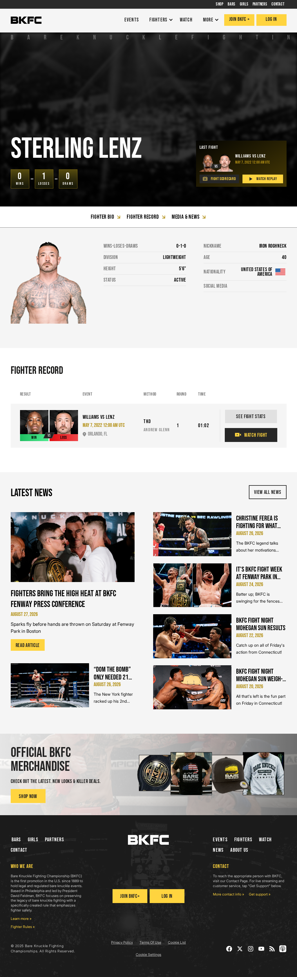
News (218, 850)
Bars (16, 840)
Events (220, 840)
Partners (54, 840)
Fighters (243, 840)
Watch (265, 840)
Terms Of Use (150, 942)
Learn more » (21, 918)
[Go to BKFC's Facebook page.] (229, 948)
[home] (26, 20)
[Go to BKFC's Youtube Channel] (261, 948)
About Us (239, 850)
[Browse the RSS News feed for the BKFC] (272, 948)
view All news (267, 492)
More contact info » (228, 894)
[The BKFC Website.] (148, 840)
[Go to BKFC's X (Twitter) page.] (240, 948)
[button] (160, 20)
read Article (28, 645)
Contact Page (237, 881)
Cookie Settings (148, 954)
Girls (33, 840)
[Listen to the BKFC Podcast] (283, 948)
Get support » (260, 894)
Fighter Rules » (23, 927)
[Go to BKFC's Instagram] (250, 948)
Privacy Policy (122, 942)
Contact (19, 850)
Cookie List (177, 942)
